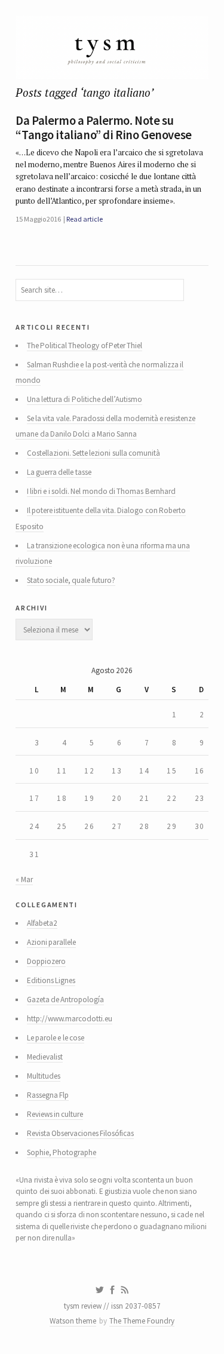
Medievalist (45, 1057)
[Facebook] (112, 1290)
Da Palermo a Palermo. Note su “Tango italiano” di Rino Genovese (103, 128)
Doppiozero (46, 961)
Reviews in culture (55, 1114)
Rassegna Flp (48, 1095)
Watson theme (73, 1321)
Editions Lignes (51, 980)
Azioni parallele (51, 942)
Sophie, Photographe (61, 1152)
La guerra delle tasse (59, 472)
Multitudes (43, 1076)
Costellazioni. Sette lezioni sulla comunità (93, 453)
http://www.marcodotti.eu (69, 1019)
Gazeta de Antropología (66, 999)
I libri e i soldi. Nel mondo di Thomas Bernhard (101, 491)
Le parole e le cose (55, 1038)
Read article (84, 218)
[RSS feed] (125, 1290)
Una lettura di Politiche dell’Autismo (84, 399)
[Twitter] (99, 1290)
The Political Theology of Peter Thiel (85, 345)
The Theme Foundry (141, 1321)
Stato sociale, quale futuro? (71, 580)
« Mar (24, 879)
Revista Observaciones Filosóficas (80, 1133)
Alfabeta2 (42, 923)
